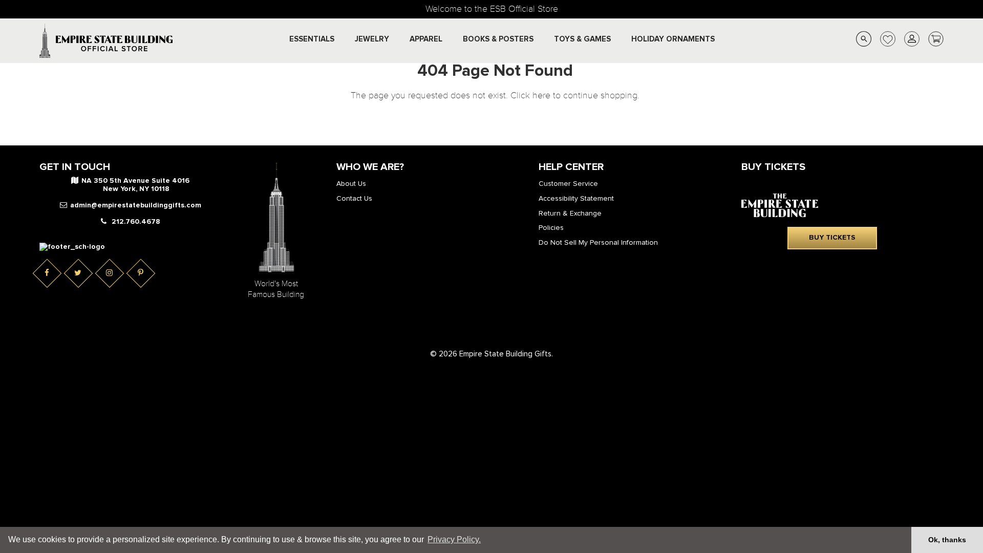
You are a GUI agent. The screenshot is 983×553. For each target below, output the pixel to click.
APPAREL (426, 39)
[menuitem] (312, 39)
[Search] (863, 41)
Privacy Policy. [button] (454, 539)
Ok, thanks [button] (947, 540)
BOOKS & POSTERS (498, 39)
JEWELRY (372, 39)
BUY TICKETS (832, 237)
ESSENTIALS (311, 39)
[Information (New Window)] (72, 246)
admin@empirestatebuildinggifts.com (135, 205)
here (541, 95)
